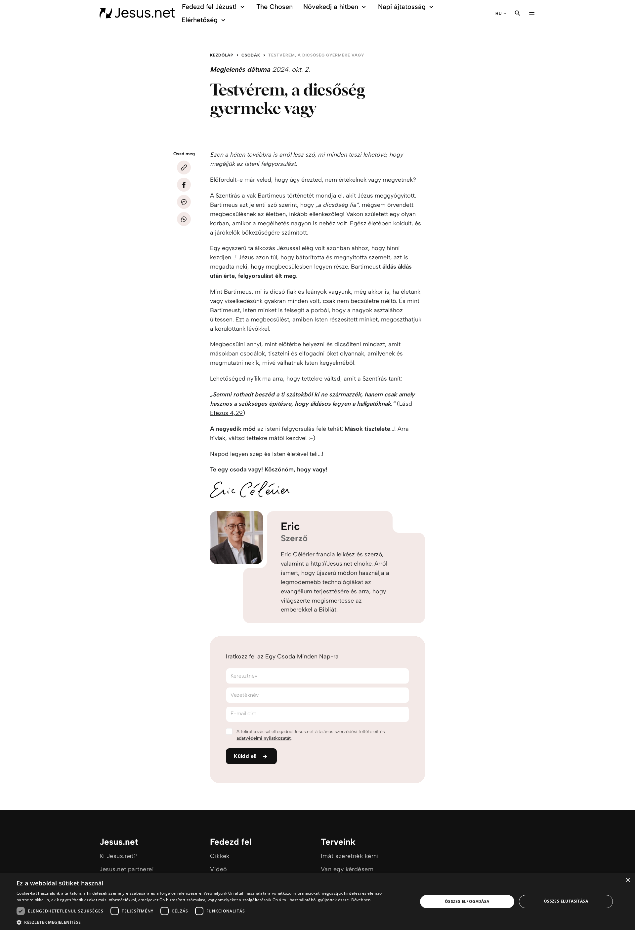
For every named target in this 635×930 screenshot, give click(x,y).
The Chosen (274, 7)
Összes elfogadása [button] (467, 901)
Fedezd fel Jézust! (209, 7)
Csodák (250, 55)
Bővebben (360, 900)
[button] (211, 922)
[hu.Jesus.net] (137, 13)
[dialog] (317, 901)
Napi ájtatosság (402, 7)
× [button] (627, 880)
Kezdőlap (221, 55)
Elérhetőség (200, 20)
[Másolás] (184, 167)
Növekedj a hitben (330, 7)
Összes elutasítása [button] (566, 901)
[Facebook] (184, 185)
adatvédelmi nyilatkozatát (263, 738)
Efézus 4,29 (226, 413)
